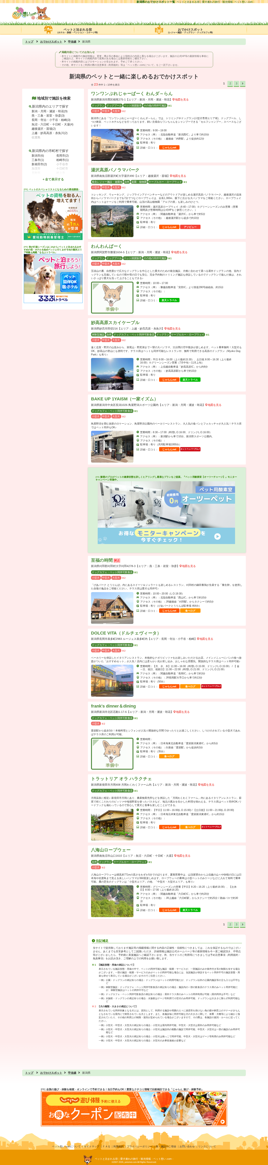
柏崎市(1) (62, 160)
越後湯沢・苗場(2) (44, 128)
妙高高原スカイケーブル (115, 322)
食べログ (190, 610)
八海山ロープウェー (111, 849)
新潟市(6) (38, 155)
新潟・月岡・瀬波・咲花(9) (49, 111)
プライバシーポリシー (139, 1146)
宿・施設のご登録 (166, 1146)
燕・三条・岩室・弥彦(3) (48, 115)
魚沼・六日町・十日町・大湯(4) (52, 124)
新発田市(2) (39, 164)
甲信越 (72, 41)
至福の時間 (102, 560)
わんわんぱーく (106, 246)
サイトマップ (91, 1146)
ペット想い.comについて (141, 65)
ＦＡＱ (106, 1146)
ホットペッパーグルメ (190, 449)
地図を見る (182, 99)
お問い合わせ (187, 1146)
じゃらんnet (169, 147)
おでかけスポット (190, 31)
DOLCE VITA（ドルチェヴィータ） (126, 633)
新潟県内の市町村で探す (50, 151)
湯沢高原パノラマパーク (115, 169)
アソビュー (190, 227)
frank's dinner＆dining (113, 706)
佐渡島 (36, 137)
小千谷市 (62, 164)
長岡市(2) (62, 155)
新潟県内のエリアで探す (50, 106)
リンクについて (207, 1146)
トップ (29, 41)
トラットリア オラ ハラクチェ (121, 778)
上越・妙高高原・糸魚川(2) (49, 133)
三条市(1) (38, 160)
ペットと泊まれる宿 (77, 31)
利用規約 (118, 1146)
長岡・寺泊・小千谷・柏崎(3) (51, 119)
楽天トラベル (169, 300)
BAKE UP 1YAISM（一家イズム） (124, 398)
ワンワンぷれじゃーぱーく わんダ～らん (132, 93)
